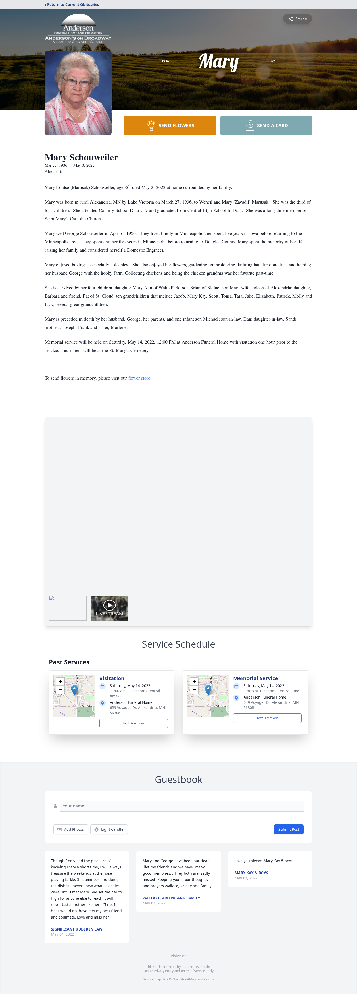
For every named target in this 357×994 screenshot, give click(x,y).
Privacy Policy (164, 971)
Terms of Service (193, 971)
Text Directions (134, 723)
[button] (74, 690)
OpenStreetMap (184, 979)
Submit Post (288, 829)
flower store (139, 378)
